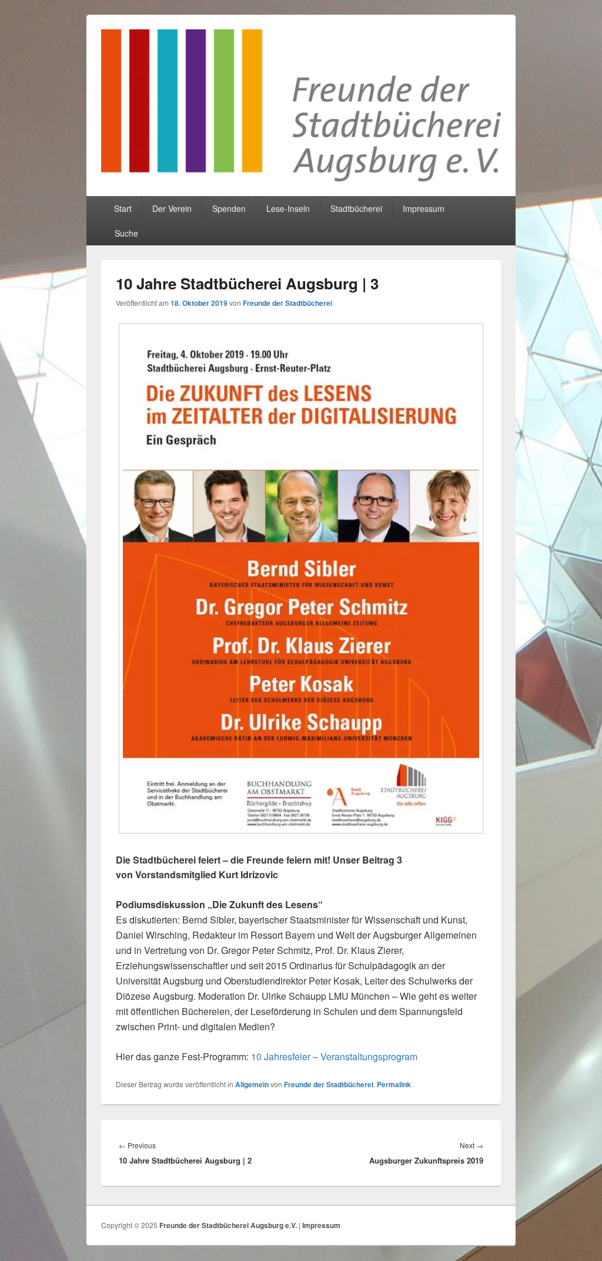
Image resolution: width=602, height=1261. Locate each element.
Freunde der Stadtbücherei (287, 303)
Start (123, 208)
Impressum (423, 208)
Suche (126, 233)
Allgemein (252, 1084)
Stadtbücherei (356, 208)
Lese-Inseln (288, 208)
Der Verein (172, 208)
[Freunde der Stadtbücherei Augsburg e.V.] (301, 177)
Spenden (229, 208)
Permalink (394, 1084)
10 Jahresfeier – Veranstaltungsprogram (334, 1056)
